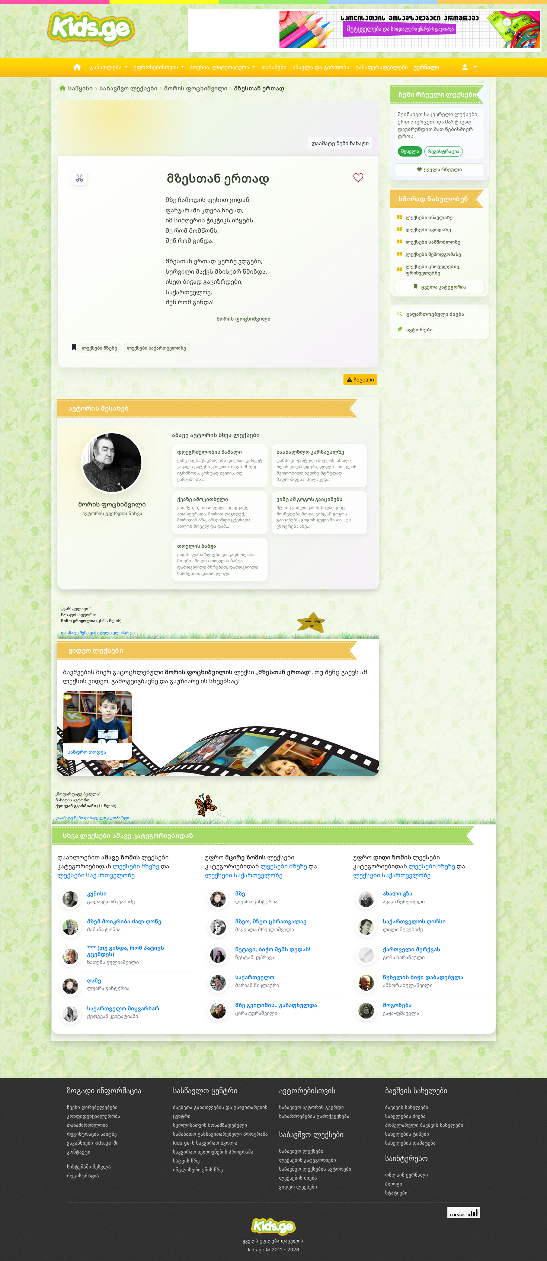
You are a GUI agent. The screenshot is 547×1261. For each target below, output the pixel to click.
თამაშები (274, 67)
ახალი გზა (397, 893)
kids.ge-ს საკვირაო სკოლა (205, 1143)
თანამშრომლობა (87, 1125)
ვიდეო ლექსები (298, 1187)
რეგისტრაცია (444, 151)
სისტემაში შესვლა (89, 1167)
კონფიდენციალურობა (93, 1116)
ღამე (94, 980)
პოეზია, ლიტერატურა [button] (220, 67)
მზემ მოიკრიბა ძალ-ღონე (124, 921)
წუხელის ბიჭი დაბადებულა (423, 977)
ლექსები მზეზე (99, 348)
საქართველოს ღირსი (414, 921)
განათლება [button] (106, 67)
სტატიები (396, 1193)
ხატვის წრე (186, 1161)
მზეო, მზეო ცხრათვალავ (271, 921)
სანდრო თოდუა (86, 752)
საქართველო (254, 977)
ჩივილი (363, 379)
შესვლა (410, 151)
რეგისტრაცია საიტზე (92, 1134)
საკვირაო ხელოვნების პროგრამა (213, 1152)
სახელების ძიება (405, 1116)
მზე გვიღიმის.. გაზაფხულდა (276, 1005)
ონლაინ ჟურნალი (406, 1175)
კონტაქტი (78, 1152)
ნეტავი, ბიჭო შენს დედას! (272, 949)
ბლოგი (393, 1184)
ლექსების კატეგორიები (307, 1160)
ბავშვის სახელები (406, 1107)
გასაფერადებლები (381, 67)
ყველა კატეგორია (443, 287)
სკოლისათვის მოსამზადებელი (210, 1125)
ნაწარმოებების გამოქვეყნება (314, 1116)
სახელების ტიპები (407, 1134)
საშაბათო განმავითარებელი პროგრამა (220, 1134)
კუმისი (97, 893)
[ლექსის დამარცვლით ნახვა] (79, 178)
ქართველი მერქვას (411, 949)
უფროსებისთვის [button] (157, 67)
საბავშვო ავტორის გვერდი (311, 1107)
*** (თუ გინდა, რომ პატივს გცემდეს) (125, 951)
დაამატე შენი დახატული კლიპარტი (98, 632)
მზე (240, 893)
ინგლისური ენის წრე (198, 1169)
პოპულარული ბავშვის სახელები (424, 1125)
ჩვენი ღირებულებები (92, 1107)
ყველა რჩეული (443, 169)
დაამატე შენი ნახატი (340, 143)
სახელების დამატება (410, 1143)
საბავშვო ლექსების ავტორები (315, 1169)
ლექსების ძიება (298, 1178)
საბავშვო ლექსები (128, 88)
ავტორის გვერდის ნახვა (112, 513)
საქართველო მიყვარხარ (123, 1008)
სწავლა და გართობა (320, 67)
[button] (468, 67)
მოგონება (397, 1005)
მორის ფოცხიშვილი (195, 88)
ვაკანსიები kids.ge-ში (93, 1143)
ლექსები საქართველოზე (156, 348)
